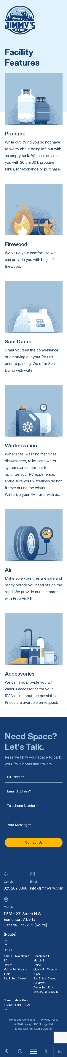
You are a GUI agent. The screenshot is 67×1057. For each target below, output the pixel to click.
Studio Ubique (43, 1028)
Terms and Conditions (22, 1019)
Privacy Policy (49, 1019)
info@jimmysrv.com (46, 888)
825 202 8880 (15, 888)
